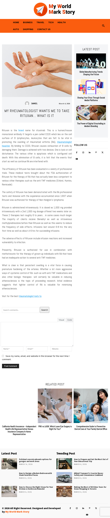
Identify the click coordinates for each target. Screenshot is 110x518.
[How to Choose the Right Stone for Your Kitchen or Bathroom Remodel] (9, 491)
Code (69, 320)
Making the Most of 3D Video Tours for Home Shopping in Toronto (90, 488)
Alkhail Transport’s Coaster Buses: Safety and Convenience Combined (88, 474)
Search (44, 310)
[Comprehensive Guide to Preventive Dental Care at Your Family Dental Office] (91, 406)
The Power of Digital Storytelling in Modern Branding (91, 124)
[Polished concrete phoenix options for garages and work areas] (9, 463)
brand (21, 130)
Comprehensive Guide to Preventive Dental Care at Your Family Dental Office (90, 427)
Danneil (34, 103)
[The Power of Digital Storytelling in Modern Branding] (91, 112)
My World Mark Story (17, 511)
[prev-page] (88, 133)
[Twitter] (102, 152)
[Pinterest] (96, 152)
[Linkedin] (89, 152)
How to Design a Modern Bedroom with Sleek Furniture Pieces (35, 474)
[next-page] (93, 133)
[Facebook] (76, 152)
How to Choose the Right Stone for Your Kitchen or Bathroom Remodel (36, 488)
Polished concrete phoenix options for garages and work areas (35, 460)
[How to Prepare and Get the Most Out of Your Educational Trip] (64, 463)
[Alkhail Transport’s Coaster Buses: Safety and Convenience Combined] (64, 477)
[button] (103, 25)
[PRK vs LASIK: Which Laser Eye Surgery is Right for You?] (55, 406)
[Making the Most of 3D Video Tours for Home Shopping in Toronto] (64, 491)
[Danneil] (28, 103)
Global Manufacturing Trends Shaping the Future (91, 73)
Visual (61, 320)
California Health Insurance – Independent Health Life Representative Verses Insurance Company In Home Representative (19, 430)
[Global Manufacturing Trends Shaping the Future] (91, 60)
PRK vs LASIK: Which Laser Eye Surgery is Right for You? (55, 427)
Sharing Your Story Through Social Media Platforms (91, 99)
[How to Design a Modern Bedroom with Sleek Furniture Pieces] (9, 477)
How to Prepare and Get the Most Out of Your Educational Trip (91, 460)
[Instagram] (83, 152)
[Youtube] (76, 159)
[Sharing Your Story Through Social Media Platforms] (91, 86)
